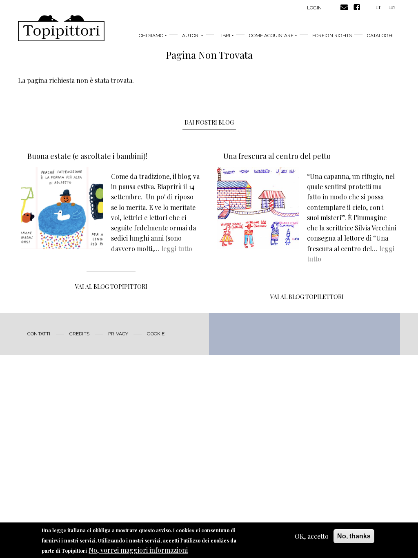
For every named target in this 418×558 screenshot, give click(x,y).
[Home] (61, 28)
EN (392, 7)
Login (314, 8)
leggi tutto (176, 248)
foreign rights (332, 35)
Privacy (118, 334)
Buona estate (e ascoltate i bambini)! (87, 156)
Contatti (39, 334)
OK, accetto (312, 536)
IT (378, 7)
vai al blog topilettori (307, 297)
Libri (224, 35)
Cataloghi (380, 35)
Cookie (156, 334)
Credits (79, 334)
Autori (191, 35)
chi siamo (151, 35)
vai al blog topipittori (111, 286)
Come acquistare (271, 35)
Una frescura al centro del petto (277, 156)
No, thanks (354, 536)
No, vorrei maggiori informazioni (138, 550)
